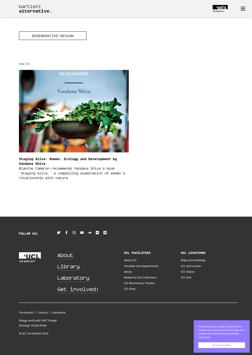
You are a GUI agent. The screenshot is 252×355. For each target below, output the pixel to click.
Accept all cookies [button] (221, 345)
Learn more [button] (204, 337)
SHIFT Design (49, 320)
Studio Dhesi (39, 325)
